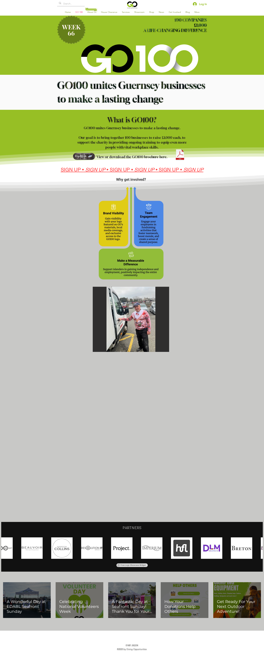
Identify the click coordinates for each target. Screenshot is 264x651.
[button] (84, 156)
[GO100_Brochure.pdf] (180, 155)
